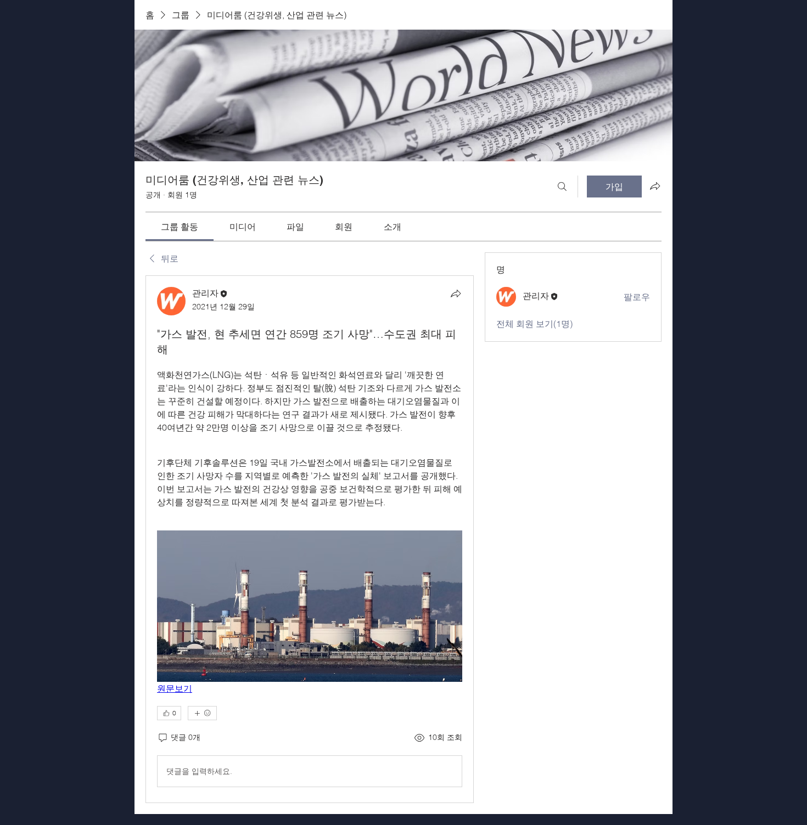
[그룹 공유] (655, 186)
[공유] (455, 293)
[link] (179, 226)
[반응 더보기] (202, 713)
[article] (309, 539)
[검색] (562, 186)
